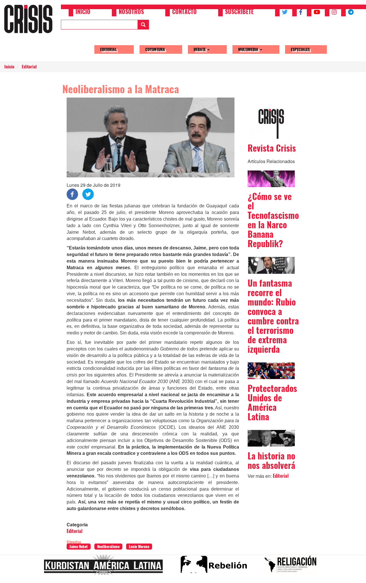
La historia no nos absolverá (271, 460)
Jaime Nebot (78, 546)
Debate (200, 49)
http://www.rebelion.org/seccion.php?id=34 (215, 567)
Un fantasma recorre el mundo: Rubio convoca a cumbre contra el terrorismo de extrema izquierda (273, 316)
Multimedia (248, 49)
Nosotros (131, 12)
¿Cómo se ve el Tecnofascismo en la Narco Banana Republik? (273, 220)
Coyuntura (155, 49)
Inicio (82, 12)
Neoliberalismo (108, 546)
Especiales (300, 49)
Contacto (184, 12)
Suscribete (239, 12)
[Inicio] (30, 19)
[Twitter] (88, 194)
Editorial (108, 49)
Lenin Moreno (139, 546)
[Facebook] (72, 194)
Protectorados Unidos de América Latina (272, 402)
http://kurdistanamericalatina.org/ (106, 567)
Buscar (143, 24)
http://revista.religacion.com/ (292, 567)
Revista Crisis (272, 148)
